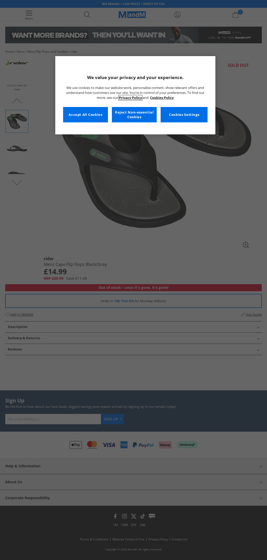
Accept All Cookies (85, 114)
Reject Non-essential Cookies (134, 114)
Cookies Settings (184, 114)
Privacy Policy (130, 98)
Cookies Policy (162, 98)
